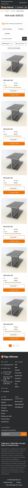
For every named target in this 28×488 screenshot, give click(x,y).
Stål (16, 364)
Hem (2, 11)
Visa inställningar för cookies (14, 485)
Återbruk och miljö (6, 416)
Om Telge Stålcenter (6, 399)
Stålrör (17, 386)
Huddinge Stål (19, 407)
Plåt (16, 384)
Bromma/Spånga (7, 29)
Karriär (3, 413)
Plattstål (17, 370)
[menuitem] (22, 7)
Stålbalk (13, 11)
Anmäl (23, 434)
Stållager (7, 11)
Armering (17, 381)
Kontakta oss (5, 421)
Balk (16, 367)
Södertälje (7, 33)
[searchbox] (14, 23)
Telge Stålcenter (19, 404)
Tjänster (3, 402)
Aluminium (18, 378)
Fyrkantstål (18, 373)
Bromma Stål (18, 401)
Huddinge (20, 29)
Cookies (18, 482)
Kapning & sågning (6, 405)
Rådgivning (4, 410)
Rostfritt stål (18, 375)
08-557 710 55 (6, 368)
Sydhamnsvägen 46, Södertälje (7, 373)
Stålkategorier (6, 43)
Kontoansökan (5, 419)
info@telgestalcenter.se (8, 1)
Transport (4, 408)
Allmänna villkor (8, 482)
